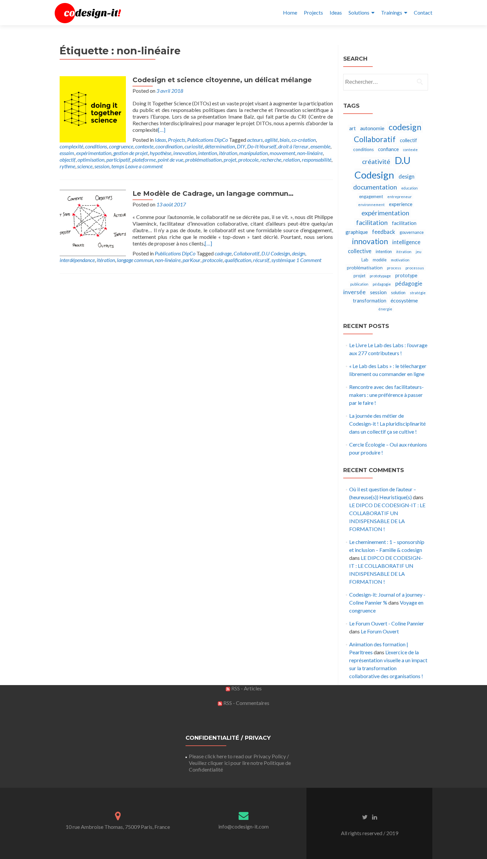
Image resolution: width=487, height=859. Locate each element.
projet (230, 159)
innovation (184, 153)
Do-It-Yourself (261, 146)
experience (400, 204)
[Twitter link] (365, 816)
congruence (121, 146)
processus (415, 268)
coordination (169, 146)
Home (290, 12)
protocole (248, 159)
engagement (371, 196)
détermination (220, 146)
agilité (271, 139)
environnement (371, 204)
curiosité (194, 146)
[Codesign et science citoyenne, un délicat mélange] (93, 108)
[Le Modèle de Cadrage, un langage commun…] (93, 222)
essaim (67, 153)
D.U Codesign (275, 253)
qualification (238, 260)
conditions (96, 146)
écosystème (404, 300)
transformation (369, 300)
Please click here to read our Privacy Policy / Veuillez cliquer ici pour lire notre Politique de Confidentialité (240, 763)
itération (228, 153)
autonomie (372, 128)
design (298, 253)
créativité (376, 161)
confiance (388, 149)
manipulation (253, 153)
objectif (68, 159)
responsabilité (316, 159)
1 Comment (308, 260)
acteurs (255, 139)
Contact (423, 12)
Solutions (359, 12)
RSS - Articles (246, 688)
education (409, 188)
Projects (313, 12)
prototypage (380, 276)
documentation (375, 187)
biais (285, 139)
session (101, 166)
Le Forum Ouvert (380, 631)
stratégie (418, 293)
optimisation (91, 159)
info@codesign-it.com (243, 826)
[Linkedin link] (374, 816)
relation (291, 159)
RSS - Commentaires (245, 703)
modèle (380, 259)
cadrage (223, 253)
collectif (408, 140)
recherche (270, 159)
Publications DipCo (207, 139)
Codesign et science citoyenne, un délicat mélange (222, 80)
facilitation (372, 222)
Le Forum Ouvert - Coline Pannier (386, 623)
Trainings (391, 12)
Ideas (336, 12)
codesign (405, 127)
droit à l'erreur (293, 146)
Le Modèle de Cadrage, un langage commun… (213, 193)
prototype (406, 275)
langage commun (135, 260)
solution (398, 292)
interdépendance (77, 260)
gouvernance (412, 232)
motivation (400, 260)
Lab (364, 259)
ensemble (320, 146)
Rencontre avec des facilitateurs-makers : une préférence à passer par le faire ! (386, 395)
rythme (67, 166)
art (352, 128)
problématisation (203, 159)
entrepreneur (399, 196)
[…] (161, 130)
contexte (144, 146)
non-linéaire (310, 153)
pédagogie (382, 284)
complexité (71, 146)
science (84, 166)
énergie (385, 309)
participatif (118, 159)
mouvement (282, 153)
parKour (191, 260)
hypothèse (160, 153)
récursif (261, 260)
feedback (383, 231)
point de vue (170, 159)
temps (117, 166)
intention (207, 153)
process (394, 268)
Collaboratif (246, 253)
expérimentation (93, 153)
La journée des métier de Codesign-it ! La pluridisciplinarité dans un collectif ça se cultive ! (387, 423)
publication (359, 284)
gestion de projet (130, 153)
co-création (304, 139)
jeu (418, 251)
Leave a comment (144, 166)
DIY (241, 146)
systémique (283, 260)
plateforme (144, 159)
